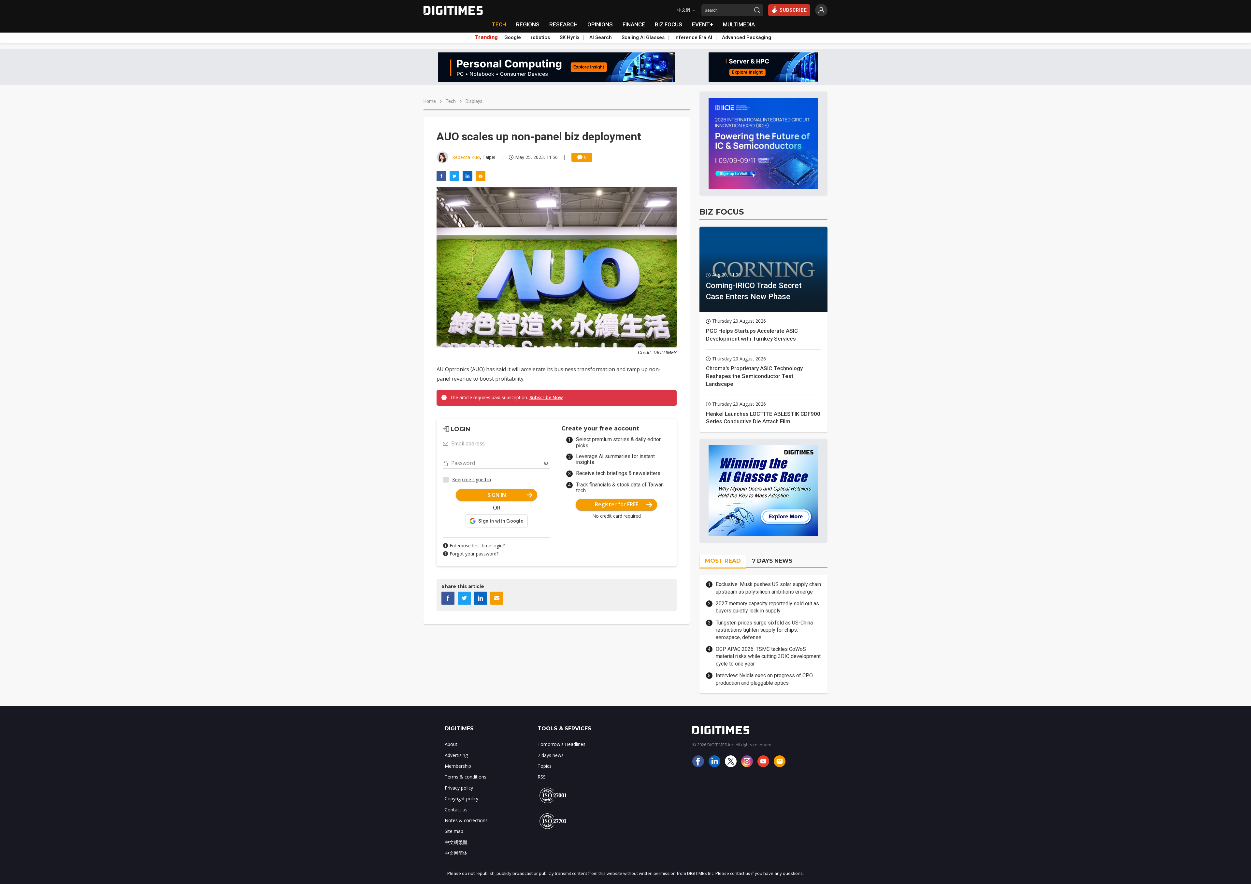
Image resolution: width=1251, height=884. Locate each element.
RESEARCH (563, 24)
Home (430, 101)
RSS (542, 777)
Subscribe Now (546, 397)
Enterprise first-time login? (477, 545)
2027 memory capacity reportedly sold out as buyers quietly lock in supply (767, 607)
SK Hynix (570, 37)
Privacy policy (459, 788)
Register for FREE (616, 504)
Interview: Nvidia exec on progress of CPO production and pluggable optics (764, 679)
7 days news (551, 755)
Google (512, 37)
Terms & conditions (465, 777)
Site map (454, 831)
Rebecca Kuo (466, 157)
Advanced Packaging (746, 37)
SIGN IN (496, 494)
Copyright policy (461, 798)
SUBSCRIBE (793, 10)
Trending (486, 37)
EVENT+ (702, 24)
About (451, 744)
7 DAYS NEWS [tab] (772, 560)
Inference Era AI (693, 37)
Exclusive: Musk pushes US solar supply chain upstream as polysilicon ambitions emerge (768, 588)
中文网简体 (456, 853)
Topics (545, 766)
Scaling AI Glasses (643, 37)
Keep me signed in (471, 479)
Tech (451, 101)
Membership (458, 766)
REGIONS (527, 24)
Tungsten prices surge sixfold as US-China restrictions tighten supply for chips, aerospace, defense (764, 630)
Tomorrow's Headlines (561, 744)
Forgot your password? (474, 554)
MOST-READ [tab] (723, 560)
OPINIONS (600, 24)
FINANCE (634, 24)
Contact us (456, 810)
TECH (499, 24)
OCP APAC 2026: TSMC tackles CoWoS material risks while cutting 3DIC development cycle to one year (768, 656)
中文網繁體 (456, 842)
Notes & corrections (466, 820)
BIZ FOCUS (668, 24)
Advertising (456, 755)
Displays (474, 101)
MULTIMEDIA (739, 24)
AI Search (600, 37)
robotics (540, 37)
